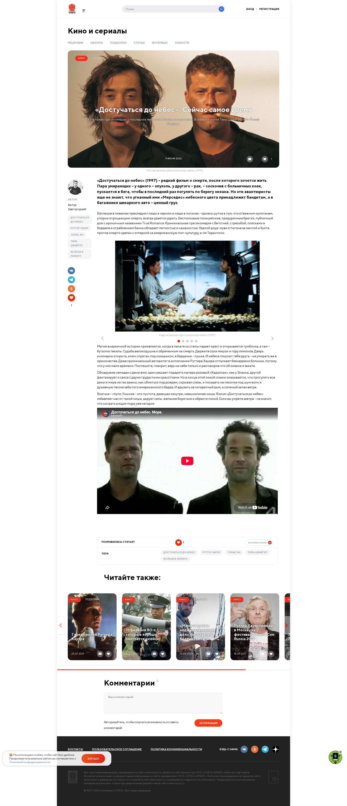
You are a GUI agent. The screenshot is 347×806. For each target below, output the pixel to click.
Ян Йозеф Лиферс (76, 254)
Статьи (139, 42)
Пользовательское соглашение (117, 749)
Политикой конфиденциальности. (30, 762)
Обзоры (96, 42)
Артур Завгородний (77, 207)
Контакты (75, 749)
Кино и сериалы (97, 30)
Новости (182, 42)
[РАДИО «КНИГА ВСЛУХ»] (335, 757)
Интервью (160, 42)
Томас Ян (76, 234)
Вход (250, 9)
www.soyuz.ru (154, 772)
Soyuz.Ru (72, 8)
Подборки (118, 42)
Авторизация (208, 723)
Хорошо (93, 758)
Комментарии (259, 542)
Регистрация (269, 9)
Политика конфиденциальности (176, 749)
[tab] (179, 341)
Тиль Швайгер (76, 243)
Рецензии (75, 42)
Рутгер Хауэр (79, 228)
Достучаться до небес (79, 219)
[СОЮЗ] (73, 777)
